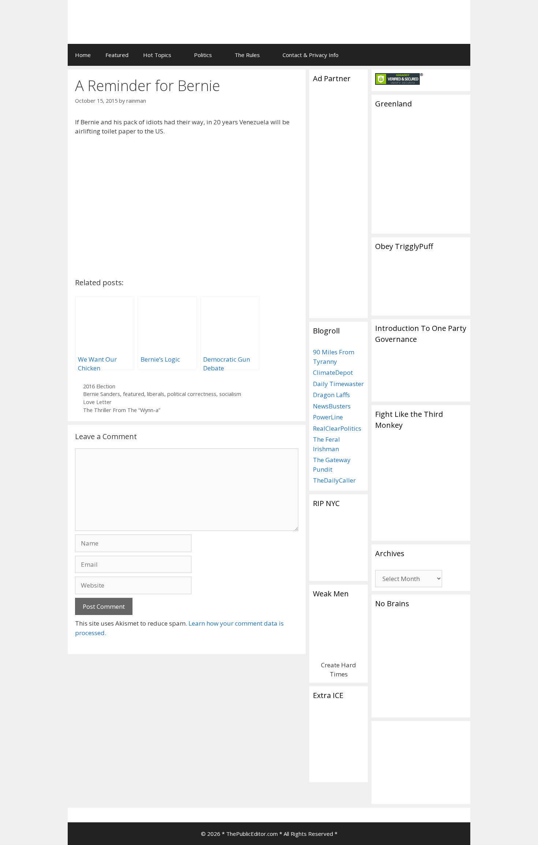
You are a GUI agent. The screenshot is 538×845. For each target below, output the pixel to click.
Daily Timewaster (338, 384)
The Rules (247, 55)
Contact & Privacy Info (311, 55)
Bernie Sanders (101, 394)
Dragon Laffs (331, 395)
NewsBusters (332, 406)
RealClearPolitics (337, 428)
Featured (116, 55)
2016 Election (99, 386)
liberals (155, 394)
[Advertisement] (373, 16)
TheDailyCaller (334, 480)
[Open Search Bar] (459, 55)
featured (133, 394)
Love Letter (97, 402)
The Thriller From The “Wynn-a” (121, 410)
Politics (203, 55)
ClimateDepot (333, 372)
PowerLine (328, 417)
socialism (230, 394)
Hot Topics (157, 55)
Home (83, 55)
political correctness (191, 394)
